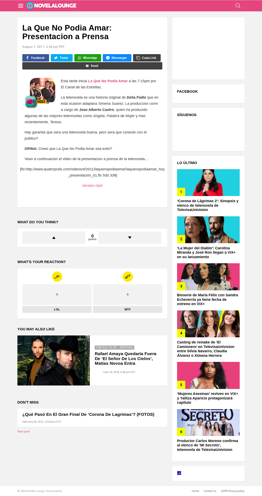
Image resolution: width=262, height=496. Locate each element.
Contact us (210, 491)
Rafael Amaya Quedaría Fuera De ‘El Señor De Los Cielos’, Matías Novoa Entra (125, 358)
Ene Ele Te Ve (106, 347)
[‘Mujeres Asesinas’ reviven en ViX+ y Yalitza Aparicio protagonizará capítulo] (208, 375)
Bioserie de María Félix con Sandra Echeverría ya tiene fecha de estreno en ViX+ (207, 299)
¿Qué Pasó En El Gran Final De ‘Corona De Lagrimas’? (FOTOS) (88, 414)
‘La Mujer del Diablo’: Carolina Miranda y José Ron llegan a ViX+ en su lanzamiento (206, 252)
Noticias (126, 347)
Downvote (129, 237)
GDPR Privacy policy (232, 491)
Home (195, 491)
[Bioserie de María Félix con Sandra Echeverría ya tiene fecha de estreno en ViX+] (208, 276)
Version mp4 (92, 186)
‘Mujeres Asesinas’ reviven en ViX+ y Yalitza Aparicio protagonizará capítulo (207, 398)
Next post (23, 431)
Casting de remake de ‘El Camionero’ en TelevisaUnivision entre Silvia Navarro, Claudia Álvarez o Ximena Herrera (205, 349)
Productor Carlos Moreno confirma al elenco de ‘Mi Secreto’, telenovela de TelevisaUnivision (207, 445)
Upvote (53, 237)
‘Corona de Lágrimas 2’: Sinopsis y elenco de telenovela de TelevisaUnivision (207, 205)
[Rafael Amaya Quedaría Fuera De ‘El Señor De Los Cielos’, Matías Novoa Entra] (53, 360)
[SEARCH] (238, 6)
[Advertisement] (207, 48)
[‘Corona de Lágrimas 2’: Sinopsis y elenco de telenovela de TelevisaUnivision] (208, 182)
